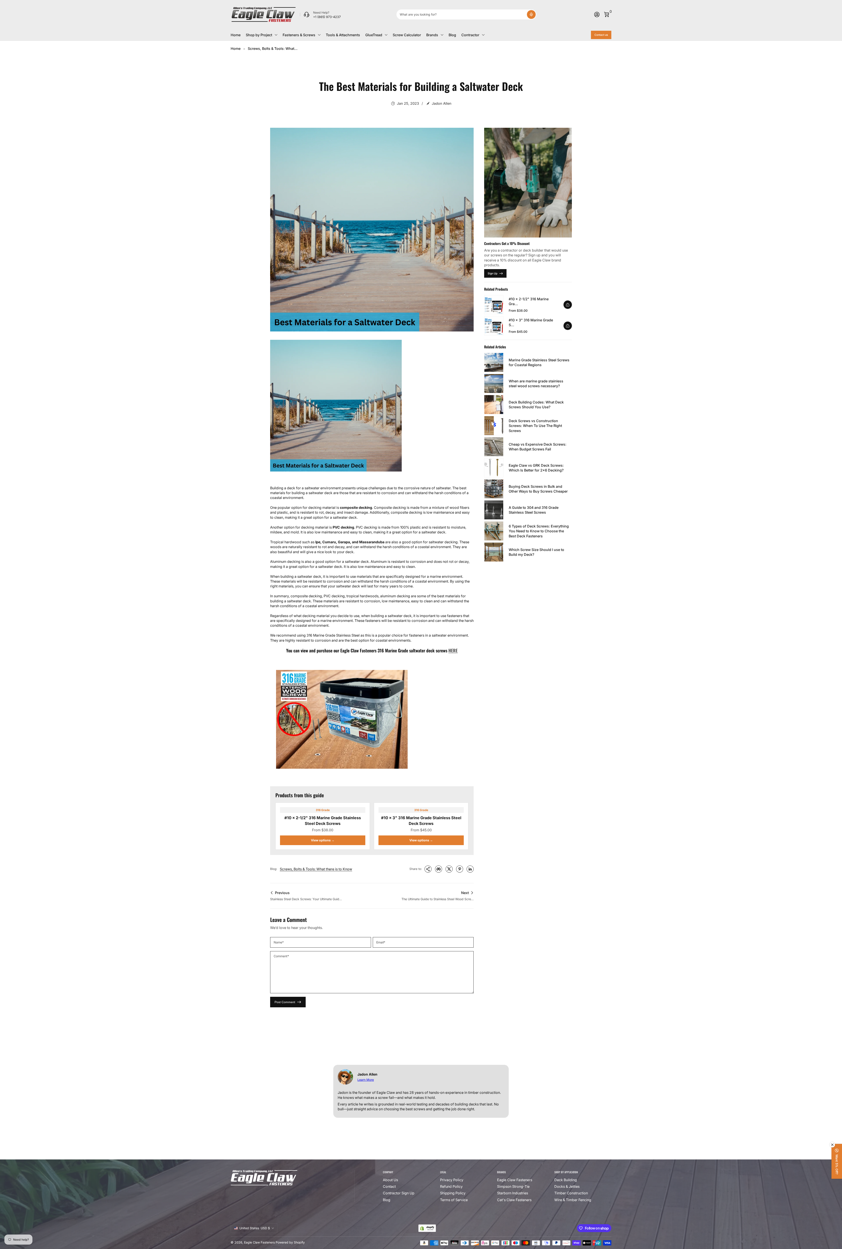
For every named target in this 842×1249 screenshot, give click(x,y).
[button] (531, 14)
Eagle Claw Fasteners (514, 1180)
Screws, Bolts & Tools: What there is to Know (316, 869)
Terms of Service (454, 1200)
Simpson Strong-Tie (513, 1186)
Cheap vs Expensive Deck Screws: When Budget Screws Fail (537, 446)
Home (236, 35)
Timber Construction (571, 1193)
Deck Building (565, 1180)
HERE (453, 650)
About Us (390, 1180)
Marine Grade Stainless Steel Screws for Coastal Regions (539, 362)
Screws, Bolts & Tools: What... (273, 48)
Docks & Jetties (567, 1186)
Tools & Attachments (343, 35)
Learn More (365, 1080)
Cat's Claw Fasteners (514, 1200)
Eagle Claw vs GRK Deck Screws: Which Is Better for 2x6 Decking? (536, 467)
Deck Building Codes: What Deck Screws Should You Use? (536, 404)
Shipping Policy (453, 1193)
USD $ (254, 1228)
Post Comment (285, 1002)
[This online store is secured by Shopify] (427, 1228)
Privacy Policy (451, 1180)
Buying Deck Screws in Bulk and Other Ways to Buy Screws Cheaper (538, 488)
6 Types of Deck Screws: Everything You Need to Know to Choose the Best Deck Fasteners (539, 531)
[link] (320, 14)
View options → (322, 840)
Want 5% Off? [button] (837, 1164)
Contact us (601, 34)
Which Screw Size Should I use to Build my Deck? (536, 552)
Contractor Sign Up (398, 1193)
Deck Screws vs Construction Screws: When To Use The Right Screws (535, 426)
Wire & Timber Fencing (572, 1200)
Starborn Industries (512, 1193)
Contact (389, 1186)
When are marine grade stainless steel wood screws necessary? (536, 383)
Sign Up (492, 273)
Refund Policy (451, 1186)
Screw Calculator (407, 35)
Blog (452, 35)
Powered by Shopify (290, 1242)
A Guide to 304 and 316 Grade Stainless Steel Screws (533, 510)
